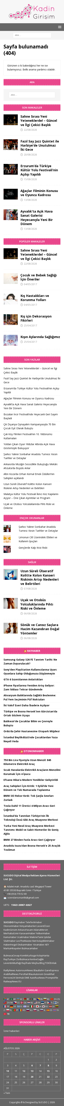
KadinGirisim (10, 929)
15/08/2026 (30, 179)
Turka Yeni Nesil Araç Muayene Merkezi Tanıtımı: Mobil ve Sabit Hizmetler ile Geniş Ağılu (31, 830)
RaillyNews (9, 970)
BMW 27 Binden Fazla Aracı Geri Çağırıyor (29, 839)
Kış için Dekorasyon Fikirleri (36, 318)
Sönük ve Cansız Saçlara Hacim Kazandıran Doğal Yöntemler (39, 629)
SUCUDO (9, 922)
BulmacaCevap (12, 955)
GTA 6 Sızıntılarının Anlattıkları (23, 679)
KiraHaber (39, 944)
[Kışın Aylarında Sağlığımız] (11, 340)
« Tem (7, 1093)
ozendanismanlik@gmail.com (23, 897)
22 (48, 1076)
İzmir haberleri (11, 1031)
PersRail (23, 974)
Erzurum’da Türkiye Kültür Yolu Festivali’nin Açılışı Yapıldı (39, 170)
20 (32, 1076)
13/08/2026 (30, 199)
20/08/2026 (30, 154)
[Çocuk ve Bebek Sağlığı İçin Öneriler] (11, 278)
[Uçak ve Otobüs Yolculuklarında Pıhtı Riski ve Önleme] (11, 603)
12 (24, 1071)
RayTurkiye (10, 959)
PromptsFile (52, 977)
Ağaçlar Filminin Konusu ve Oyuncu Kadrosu (39, 193)
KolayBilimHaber (45, 940)
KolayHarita (43, 955)
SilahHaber (10, 940)
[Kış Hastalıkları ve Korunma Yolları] (11, 299)
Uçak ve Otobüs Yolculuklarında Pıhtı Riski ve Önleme (36, 604)
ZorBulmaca (22, 959)
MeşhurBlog (38, 963)
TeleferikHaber (34, 922)
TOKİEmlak (51, 963)
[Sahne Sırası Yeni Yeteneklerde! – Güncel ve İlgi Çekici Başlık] (11, 119)
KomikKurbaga (28, 955)
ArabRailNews (11, 974)
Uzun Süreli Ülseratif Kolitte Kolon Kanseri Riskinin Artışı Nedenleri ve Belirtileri (39, 577)
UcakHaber (23, 937)
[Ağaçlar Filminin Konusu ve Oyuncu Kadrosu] (11, 194)
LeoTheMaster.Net (26, 940)
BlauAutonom (36, 974)
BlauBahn (39, 970)
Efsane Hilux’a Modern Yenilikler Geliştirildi (31, 780)
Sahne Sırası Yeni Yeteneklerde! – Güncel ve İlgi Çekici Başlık (38, 120)
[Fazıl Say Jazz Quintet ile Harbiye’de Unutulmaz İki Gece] (11, 144)
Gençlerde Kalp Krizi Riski (33, 547)
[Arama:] (32, 35)
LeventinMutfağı (12, 963)
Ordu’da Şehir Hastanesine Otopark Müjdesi (32, 731)
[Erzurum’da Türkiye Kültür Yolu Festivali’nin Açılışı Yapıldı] (11, 169)
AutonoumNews (24, 970)
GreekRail (49, 974)
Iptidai (47, 937)
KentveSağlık (37, 959)
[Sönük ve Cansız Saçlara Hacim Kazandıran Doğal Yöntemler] (11, 628)
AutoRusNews (37, 977)
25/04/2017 (30, 325)
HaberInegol (10, 944)
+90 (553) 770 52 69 (16, 893)
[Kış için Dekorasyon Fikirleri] (11, 319)
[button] (59, 27)
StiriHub (19, 977)
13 (32, 1071)
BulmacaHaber (30, 948)
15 (48, 1071)
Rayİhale (26, 963)
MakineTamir (37, 937)
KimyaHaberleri (28, 926)
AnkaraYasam (25, 929)
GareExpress (52, 970)
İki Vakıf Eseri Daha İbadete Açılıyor (26, 705)
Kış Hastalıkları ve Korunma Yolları (34, 298)
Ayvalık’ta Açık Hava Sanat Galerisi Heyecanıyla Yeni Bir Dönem (36, 217)
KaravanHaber (27, 933)
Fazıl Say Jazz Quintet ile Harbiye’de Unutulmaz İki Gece (39, 145)
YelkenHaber (43, 933)
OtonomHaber (34, 751)
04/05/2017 (30, 284)
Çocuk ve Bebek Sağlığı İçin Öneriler (38, 277)
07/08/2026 (30, 588)
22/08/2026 (30, 129)
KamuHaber (10, 937)
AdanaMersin (40, 929)
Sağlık (32, 562)
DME (27, 977)
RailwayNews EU (12, 981)
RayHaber (33, 650)
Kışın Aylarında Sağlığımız (40, 337)
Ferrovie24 (9, 977)
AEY (47, 944)
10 (7, 1071)
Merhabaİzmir (11, 933)
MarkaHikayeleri (12, 948)
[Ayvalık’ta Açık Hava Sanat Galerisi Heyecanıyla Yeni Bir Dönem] (11, 214)
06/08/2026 (30, 613)
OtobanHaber (24, 944)
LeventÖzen (43, 926)
